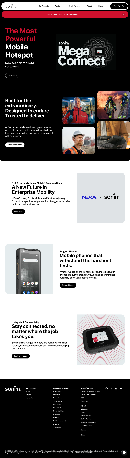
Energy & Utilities (58, 411)
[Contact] (119, 6)
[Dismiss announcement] (123, 14)
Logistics (56, 417)
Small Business (57, 427)
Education (56, 424)
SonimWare (84, 401)
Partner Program (86, 415)
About (83, 406)
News (82, 412)
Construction (57, 404)
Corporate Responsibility (88, 422)
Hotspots (28, 395)
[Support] (115, 6)
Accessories (29, 398)
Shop (83, 435)
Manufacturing (57, 398)
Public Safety (57, 391)
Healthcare (56, 395)
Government (57, 408)
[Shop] (123, 6)
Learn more (73, 14)
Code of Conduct (86, 419)
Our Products (30, 388)
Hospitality (56, 414)
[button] (124, 452)
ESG (82, 398)
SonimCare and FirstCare (88, 395)
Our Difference (87, 388)
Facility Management (59, 421)
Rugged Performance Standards (90, 391)
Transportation (57, 401)
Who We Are (84, 409)
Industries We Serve (61, 388)
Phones (27, 391)
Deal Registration (86, 425)
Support (84, 430)
